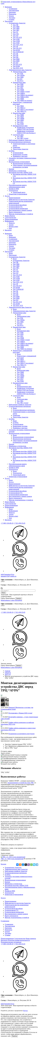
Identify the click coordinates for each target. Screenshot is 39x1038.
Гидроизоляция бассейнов (18, 205)
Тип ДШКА (21, 93)
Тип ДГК (20, 73)
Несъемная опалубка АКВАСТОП (20, 172)
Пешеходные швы (19, 113)
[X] (26, 864)
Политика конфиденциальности (19, 940)
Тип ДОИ (16, 39)
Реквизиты (12, 14)
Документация (14, 10)
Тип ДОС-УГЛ (18, 45)
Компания (8, 7)
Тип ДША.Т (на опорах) (25, 109)
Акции (11, 225)
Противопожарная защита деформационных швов (18, 186)
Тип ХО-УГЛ (17, 64)
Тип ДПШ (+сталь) (23, 91)
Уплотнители (13, 190)
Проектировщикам (11, 219)
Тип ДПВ (20, 84)
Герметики (16, 147)
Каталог (3, 864)
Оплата (11, 16)
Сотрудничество (10, 217)
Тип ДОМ (16, 41)
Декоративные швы (19, 72)
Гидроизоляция (18, 153)
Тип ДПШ (20, 90)
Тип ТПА (20, 122)
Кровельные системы (20, 154)
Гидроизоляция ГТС (16, 207)
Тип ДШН (20, 99)
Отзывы (11, 19)
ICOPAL (12, 151)
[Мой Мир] (23, 864)
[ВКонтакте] (17, 864)
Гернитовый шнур (19, 192)
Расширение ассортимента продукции (21, 734)
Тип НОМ (16, 50)
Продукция (8, 21)
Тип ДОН (16, 43)
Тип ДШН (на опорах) (24, 100)
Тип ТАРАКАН (18, 52)
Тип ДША (20, 106)
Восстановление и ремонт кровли (20, 210)
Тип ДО (15, 36)
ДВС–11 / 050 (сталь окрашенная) (12, 859)
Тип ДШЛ (20, 117)
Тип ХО (15, 63)
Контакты (8, 230)
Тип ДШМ (20, 118)
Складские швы (18, 135)
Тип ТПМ (20, 124)
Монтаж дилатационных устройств (21, 214)
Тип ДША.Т (21, 108)
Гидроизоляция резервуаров (18, 208)
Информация (9, 221)
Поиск (3, 592)
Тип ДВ (15, 25)
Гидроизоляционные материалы (20, 142)
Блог (10, 228)
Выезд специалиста (15, 212)
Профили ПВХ (14, 189)
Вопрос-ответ (13, 226)
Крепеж (11, 169)
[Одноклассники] (20, 864)
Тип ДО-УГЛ (17, 37)
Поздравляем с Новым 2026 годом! (20, 713)
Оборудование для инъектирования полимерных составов (25, 166)
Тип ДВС (16, 30)
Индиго (25, 1010)
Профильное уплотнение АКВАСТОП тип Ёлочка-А (26, 132)
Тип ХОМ (16, 66)
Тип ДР (15, 46)
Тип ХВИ (16, 59)
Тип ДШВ (20, 115)
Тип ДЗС (16, 34)
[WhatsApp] (31, 864)
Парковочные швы (19, 82)
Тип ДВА (20, 136)
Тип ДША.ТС (21, 111)
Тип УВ (15, 55)
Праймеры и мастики (20, 156)
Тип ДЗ (15, 32)
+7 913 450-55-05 (19, 523)
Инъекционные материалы (22, 163)
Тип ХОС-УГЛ (18, 68)
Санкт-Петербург (16, 600)
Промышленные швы (20, 126)
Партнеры (12, 12)
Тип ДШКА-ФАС (23, 97)
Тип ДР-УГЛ (17, 48)
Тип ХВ (15, 57)
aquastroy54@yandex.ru (8, 576)
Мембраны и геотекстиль (17, 171)
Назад (11, 235)
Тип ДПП (20, 86)
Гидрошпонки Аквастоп (17, 23)
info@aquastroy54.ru (7, 574)
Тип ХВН (16, 61)
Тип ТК (15, 54)
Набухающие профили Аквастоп (20, 140)
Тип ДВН (16, 28)
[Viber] (28, 864)
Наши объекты (10, 216)
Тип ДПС (20, 88)
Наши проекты (31, 938)
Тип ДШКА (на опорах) (25, 95)
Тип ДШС (20, 77)
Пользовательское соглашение (11, 942)
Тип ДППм (20, 75)
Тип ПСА (20, 81)
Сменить (18, 598)
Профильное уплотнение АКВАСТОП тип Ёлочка (25, 128)
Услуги (7, 196)
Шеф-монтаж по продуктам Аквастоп (22, 199)
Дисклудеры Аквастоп (20, 149)
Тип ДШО (20, 120)
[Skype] (34, 864)
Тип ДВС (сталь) (22, 138)
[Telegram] (37, 864)
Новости (12, 223)
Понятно (14, 1036)
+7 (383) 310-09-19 (7, 523)
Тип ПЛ (19, 79)
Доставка (12, 18)
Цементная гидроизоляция (18, 194)
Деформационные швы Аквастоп (20, 70)
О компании (13, 9)
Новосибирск (5, 600)
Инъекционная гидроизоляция (19, 162)
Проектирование (14, 198)
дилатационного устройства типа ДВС (20, 783)
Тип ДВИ (16, 27)
